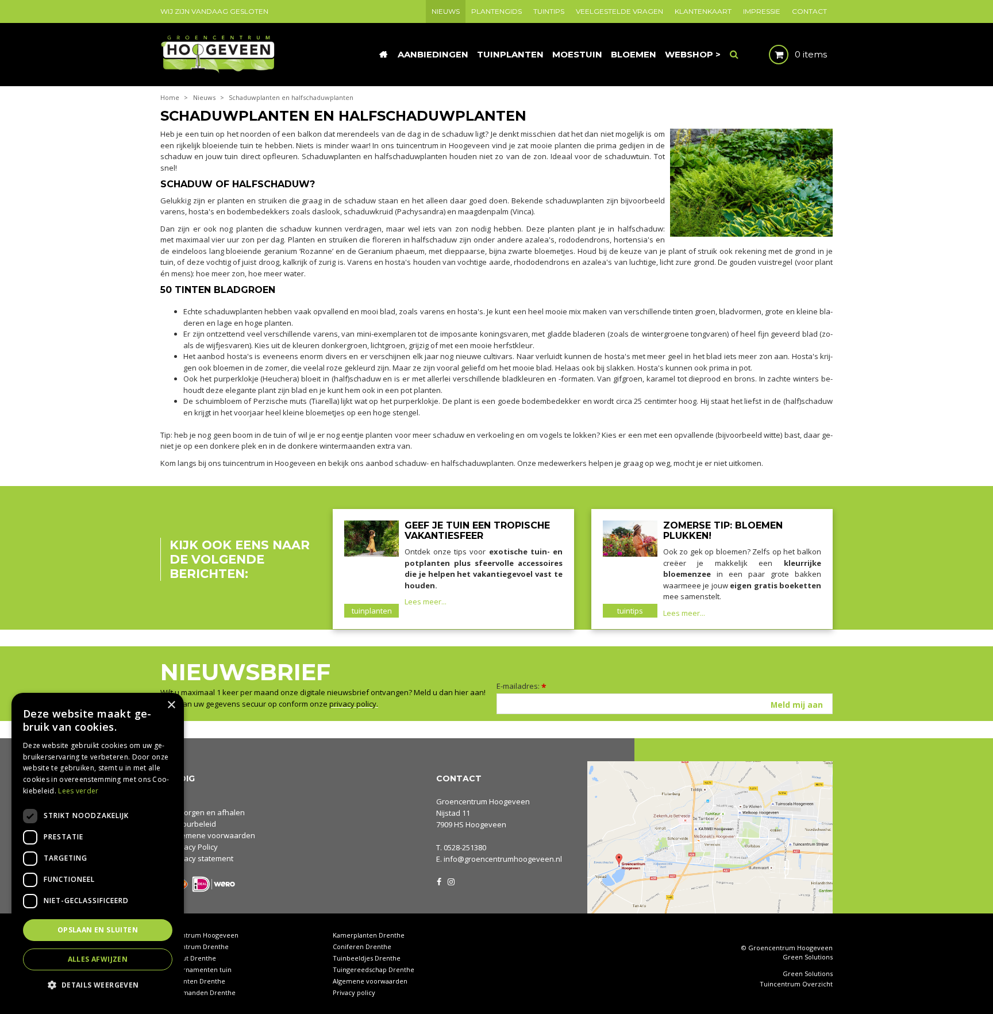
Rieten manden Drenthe (198, 992)
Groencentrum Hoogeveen (483, 801)
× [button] (171, 705)
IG (450, 880)
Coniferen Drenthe (362, 946)
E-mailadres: (521, 686)
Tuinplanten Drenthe (192, 981)
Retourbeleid (193, 824)
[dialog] (97, 848)
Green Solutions (808, 957)
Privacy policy (354, 992)
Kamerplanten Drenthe (369, 935)
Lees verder (78, 791)
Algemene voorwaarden (213, 835)
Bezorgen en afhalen (208, 812)
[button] (97, 984)
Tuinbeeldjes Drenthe (367, 958)
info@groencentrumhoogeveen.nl (503, 859)
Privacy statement (202, 858)
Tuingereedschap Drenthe (373, 969)
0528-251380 (465, 847)
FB (439, 880)
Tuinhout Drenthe (188, 958)
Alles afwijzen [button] (98, 959)
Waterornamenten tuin (196, 969)
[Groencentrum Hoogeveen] (218, 53)
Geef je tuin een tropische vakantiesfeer (477, 530)
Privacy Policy (194, 847)
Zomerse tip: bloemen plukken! (723, 530)
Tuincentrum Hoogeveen (199, 935)
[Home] (383, 54)
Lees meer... (426, 601)
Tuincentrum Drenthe (194, 946)
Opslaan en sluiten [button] (97, 930)
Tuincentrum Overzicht (796, 984)
